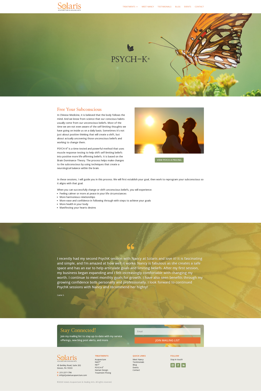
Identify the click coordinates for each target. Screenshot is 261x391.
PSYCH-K (99, 367)
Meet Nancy (148, 7)
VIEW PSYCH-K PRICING (169, 159)
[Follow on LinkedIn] (183, 365)
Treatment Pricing (103, 372)
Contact (199, 7)
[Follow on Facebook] (178, 365)
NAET (98, 362)
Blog (177, 7)
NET (97, 364)
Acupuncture (100, 359)
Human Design (101, 370)
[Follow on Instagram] (172, 365)
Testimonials (164, 7)
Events (187, 7)
